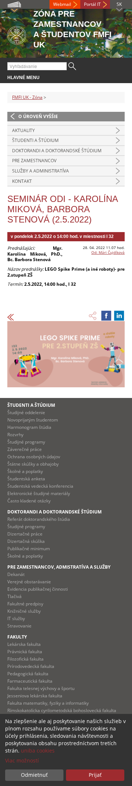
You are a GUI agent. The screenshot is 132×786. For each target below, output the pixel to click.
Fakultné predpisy (25, 604)
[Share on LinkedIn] (119, 315)
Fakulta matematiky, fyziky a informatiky (48, 703)
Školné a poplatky (25, 471)
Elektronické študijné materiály (38, 493)
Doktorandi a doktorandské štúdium (57, 150)
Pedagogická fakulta (27, 674)
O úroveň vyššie (38, 116)
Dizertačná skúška (26, 541)
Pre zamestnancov (34, 160)
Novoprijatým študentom (32, 420)
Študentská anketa (26, 479)
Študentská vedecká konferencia (40, 486)
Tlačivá (14, 596)
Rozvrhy (15, 434)
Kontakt (22, 181)
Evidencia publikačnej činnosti (37, 589)
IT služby (16, 618)
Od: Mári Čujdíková (108, 252)
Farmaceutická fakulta (29, 681)
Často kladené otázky (29, 501)
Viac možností (22, 760)
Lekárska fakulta (24, 644)
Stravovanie (19, 626)
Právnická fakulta (24, 651)
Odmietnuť (34, 774)
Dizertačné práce (25, 534)
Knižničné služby (24, 611)
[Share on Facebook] (106, 315)
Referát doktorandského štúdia (38, 519)
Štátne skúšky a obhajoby (33, 464)
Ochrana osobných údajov (33, 457)
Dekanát (16, 574)
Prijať (95, 774)
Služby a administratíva (40, 171)
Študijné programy (26, 442)
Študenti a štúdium (35, 140)
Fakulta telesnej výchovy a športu (40, 688)
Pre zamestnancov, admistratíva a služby (58, 567)
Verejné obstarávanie (29, 582)
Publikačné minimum (28, 548)
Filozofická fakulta (25, 659)
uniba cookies (38, 750)
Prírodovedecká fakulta (30, 666)
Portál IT (92, 4)
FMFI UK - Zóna (27, 97)
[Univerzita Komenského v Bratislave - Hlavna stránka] (16, 34)
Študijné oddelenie (26, 412)
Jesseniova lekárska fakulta (34, 696)
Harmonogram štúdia (29, 427)
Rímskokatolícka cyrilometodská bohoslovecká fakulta (61, 710)
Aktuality (23, 130)
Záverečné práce (24, 449)
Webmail (62, 4)
